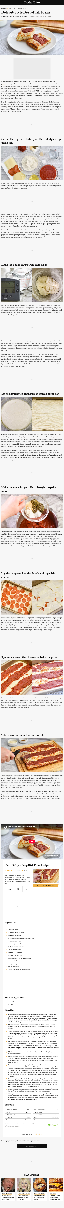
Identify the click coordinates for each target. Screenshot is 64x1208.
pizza (3, 84)
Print (26, 870)
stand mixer (16, 341)
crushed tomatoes (44, 534)
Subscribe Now (31, 1146)
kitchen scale (52, 305)
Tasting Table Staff (22, 16)
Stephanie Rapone (8, 16)
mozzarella (32, 230)
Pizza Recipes (21, 8)
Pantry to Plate (32, 93)
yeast (38, 216)
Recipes (4, 8)
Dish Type (11, 8)
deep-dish (27, 86)
